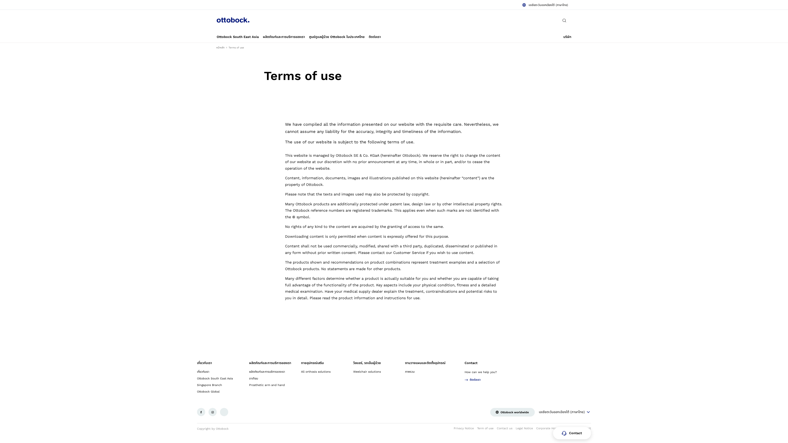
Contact (471, 363)
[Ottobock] (233, 20)
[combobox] (545, 5)
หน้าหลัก (220, 47)
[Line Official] (224, 412)
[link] (238, 37)
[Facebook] (201, 412)
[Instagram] (212, 412)
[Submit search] (564, 20)
